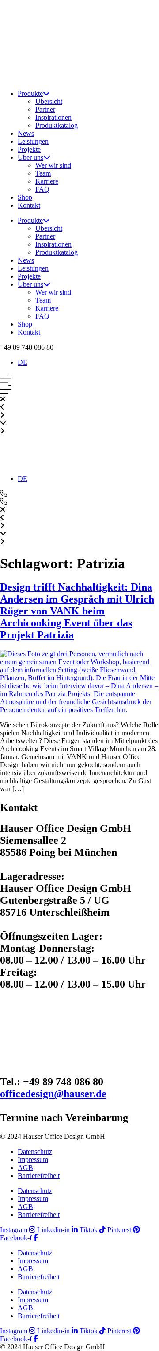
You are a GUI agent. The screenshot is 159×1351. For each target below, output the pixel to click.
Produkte (30, 93)
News (26, 133)
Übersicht (48, 101)
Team (43, 173)
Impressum (33, 1159)
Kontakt (29, 205)
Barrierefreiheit (39, 1175)
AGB (25, 1167)
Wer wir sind (53, 165)
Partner (45, 109)
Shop (25, 197)
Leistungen (33, 141)
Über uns (30, 157)
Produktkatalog (56, 125)
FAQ (42, 189)
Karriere (46, 181)
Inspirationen (53, 117)
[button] (26, 347)
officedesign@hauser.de (53, 1093)
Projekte (29, 149)
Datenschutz (35, 1151)
